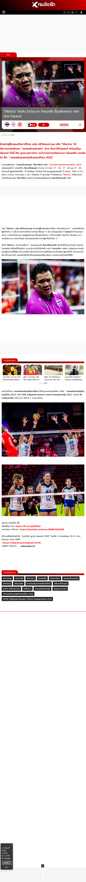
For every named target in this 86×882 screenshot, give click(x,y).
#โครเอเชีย (18, 583)
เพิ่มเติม (7, 858)
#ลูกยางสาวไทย (60, 588)
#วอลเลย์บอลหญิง (42, 588)
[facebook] (64, 12)
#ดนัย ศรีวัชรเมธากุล (11, 588)
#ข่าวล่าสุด (7, 578)
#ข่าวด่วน (31, 578)
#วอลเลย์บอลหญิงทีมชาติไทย (39, 583)
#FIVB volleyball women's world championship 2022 (27, 599)
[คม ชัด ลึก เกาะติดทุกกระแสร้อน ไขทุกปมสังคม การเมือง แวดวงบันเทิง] (43, 5)
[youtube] (72, 12)
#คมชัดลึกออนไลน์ (70, 578)
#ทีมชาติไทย (55, 578)
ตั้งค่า (7, 867)
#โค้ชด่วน (27, 588)
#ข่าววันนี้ (19, 578)
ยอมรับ (6, 863)
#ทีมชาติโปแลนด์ (60, 583)
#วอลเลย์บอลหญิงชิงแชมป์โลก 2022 (18, 594)
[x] (68, 12)
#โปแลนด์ (7, 583)
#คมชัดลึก (42, 578)
